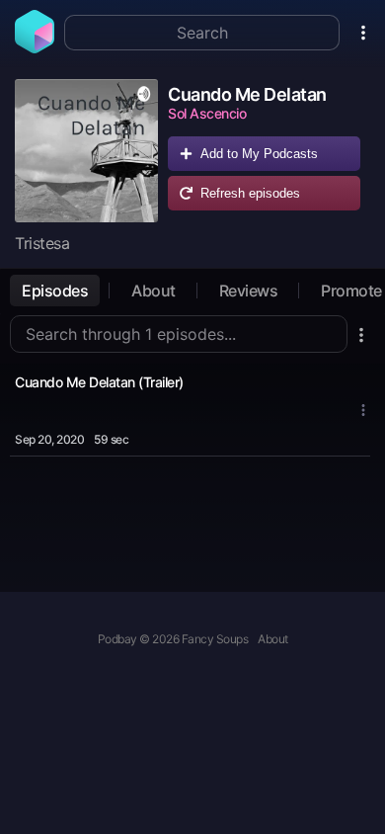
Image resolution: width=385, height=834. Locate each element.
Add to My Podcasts (259, 153)
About (153, 290)
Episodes (55, 290)
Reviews (248, 290)
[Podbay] (34, 47)
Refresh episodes (250, 193)
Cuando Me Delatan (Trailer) (99, 382)
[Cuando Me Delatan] (86, 150)
